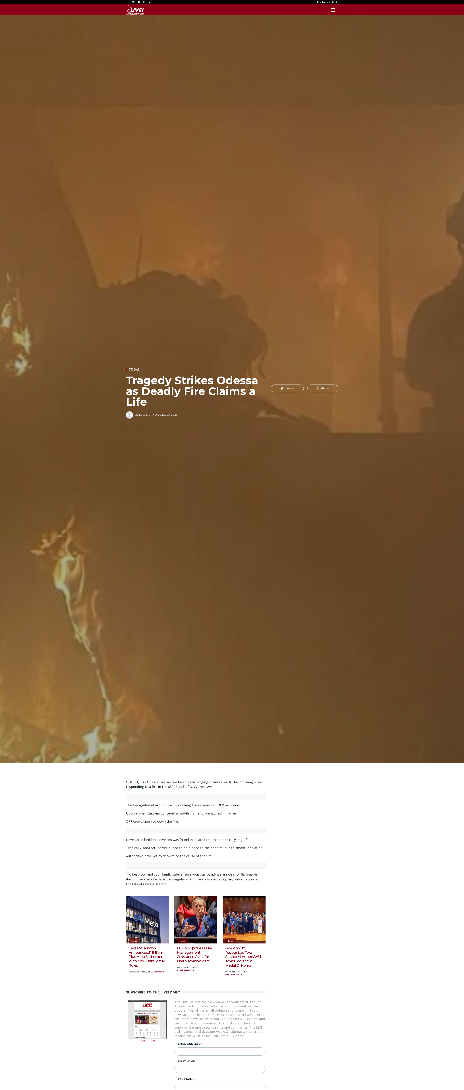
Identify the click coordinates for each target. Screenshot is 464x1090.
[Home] (135, 10)
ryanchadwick (185, 970)
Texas (134, 370)
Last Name (186, 1079)
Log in (335, 2)
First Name (186, 1061)
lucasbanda (158, 971)
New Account (323, 2)
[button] (287, 388)
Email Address (189, 1043)
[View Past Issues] (147, 1019)
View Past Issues (147, 1040)
